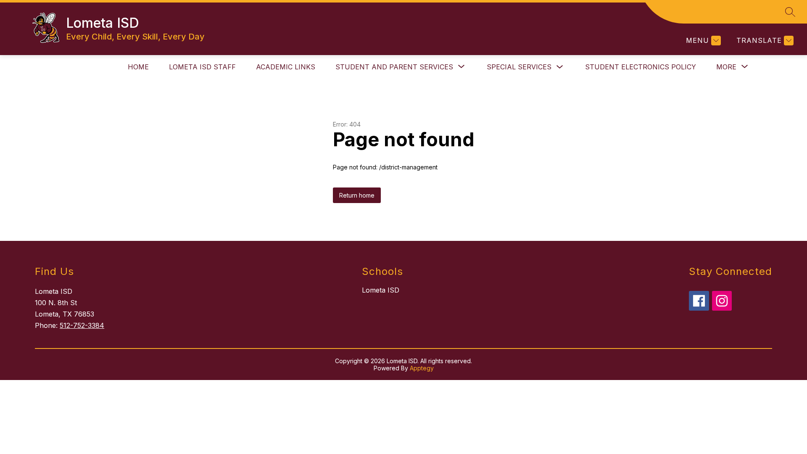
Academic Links (285, 67)
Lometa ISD (380, 290)
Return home (356, 195)
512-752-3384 (82, 325)
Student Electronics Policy (640, 67)
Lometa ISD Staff (202, 67)
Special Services (519, 67)
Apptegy (422, 368)
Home (138, 67)
